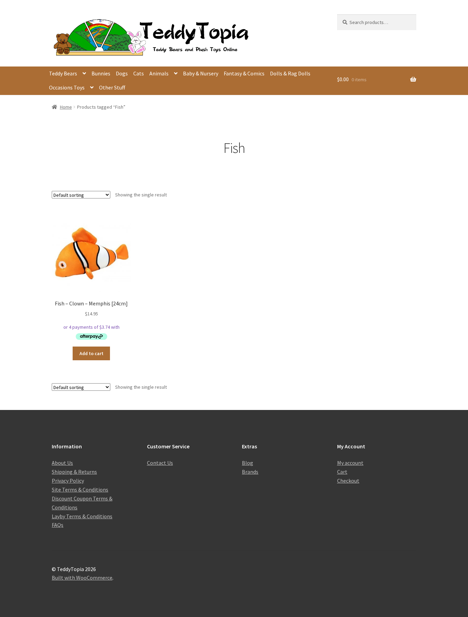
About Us (62, 462)
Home (66, 107)
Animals (159, 73)
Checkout (348, 480)
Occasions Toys (67, 87)
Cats (138, 73)
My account (350, 462)
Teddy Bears (63, 73)
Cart (342, 471)
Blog (247, 462)
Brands (250, 471)
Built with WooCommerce (82, 577)
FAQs (57, 524)
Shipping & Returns (74, 471)
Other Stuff (112, 87)
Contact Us (160, 462)
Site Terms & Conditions (80, 489)
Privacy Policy (68, 480)
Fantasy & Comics (244, 73)
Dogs (122, 73)
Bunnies (100, 73)
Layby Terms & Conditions (82, 516)
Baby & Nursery (200, 73)
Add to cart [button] (91, 353)
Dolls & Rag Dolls (290, 73)
